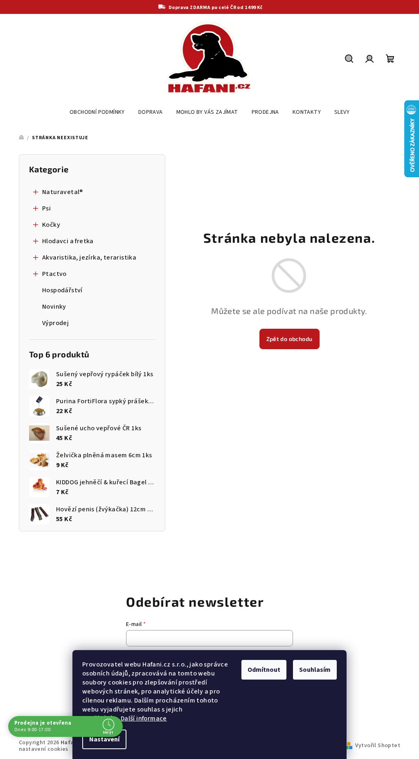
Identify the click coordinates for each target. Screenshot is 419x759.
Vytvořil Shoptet (377, 745)
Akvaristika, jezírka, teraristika (89, 257)
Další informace (144, 718)
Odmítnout (264, 669)
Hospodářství (62, 290)
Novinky (54, 306)
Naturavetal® (62, 192)
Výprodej (55, 323)
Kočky (51, 224)
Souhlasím (315, 669)
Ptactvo (54, 273)
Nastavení (104, 739)
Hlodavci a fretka (68, 241)
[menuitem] (97, 112)
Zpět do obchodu (289, 338)
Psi (46, 208)
